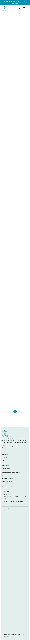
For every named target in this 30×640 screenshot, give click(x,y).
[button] (27, 8)
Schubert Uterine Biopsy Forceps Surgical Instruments (22, 140)
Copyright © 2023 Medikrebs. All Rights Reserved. (14, 635)
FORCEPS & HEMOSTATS (7, 135)
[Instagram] (8, 451)
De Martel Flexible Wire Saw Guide (21, 98)
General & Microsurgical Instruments (6, 56)
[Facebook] (1, 451)
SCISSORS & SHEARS (6, 210)
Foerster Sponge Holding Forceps (22, 248)
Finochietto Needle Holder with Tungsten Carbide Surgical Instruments (7, 103)
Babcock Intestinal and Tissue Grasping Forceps (7, 320)
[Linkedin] (12, 451)
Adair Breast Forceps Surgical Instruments (21, 318)
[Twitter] (5, 451)
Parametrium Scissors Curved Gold (6, 213)
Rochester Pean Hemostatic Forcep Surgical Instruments (6, 177)
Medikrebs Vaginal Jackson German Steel (21, 213)
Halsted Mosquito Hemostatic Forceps (6, 248)
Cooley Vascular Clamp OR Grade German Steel (22, 283)
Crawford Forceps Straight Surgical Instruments (7, 283)
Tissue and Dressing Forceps (6, 139)
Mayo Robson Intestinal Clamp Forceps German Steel (21, 401)
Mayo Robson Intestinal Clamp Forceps (21, 176)
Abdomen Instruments (5, 316)
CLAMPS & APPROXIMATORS (20, 396)
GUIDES (18, 95)
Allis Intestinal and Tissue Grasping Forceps (7, 400)
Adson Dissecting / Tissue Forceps (22, 355)
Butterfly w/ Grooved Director (6, 61)
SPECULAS (18, 210)
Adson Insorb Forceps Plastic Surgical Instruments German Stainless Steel (6, 361)
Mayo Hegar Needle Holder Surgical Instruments (21, 62)
